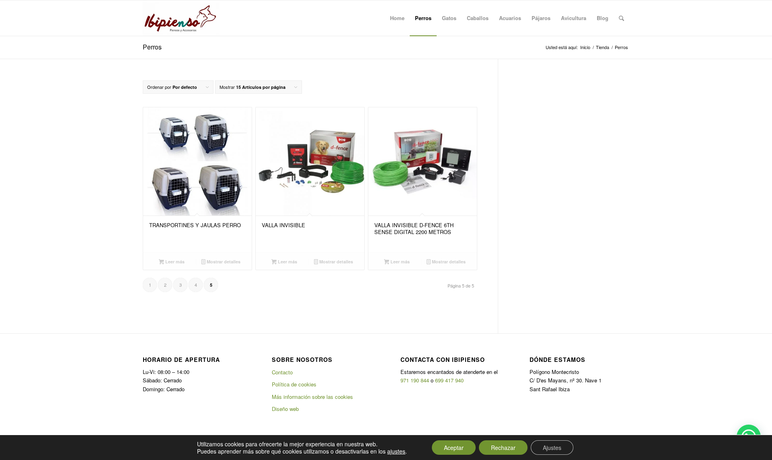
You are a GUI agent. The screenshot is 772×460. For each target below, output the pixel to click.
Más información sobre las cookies (312, 396)
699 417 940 (449, 380)
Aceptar (454, 448)
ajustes (396, 451)
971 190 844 (414, 380)
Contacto (282, 372)
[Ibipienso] (181, 18)
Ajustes (552, 448)
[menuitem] (397, 18)
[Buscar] (621, 18)
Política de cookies (294, 384)
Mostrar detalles (222, 262)
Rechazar (503, 448)
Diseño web (285, 409)
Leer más (174, 262)
